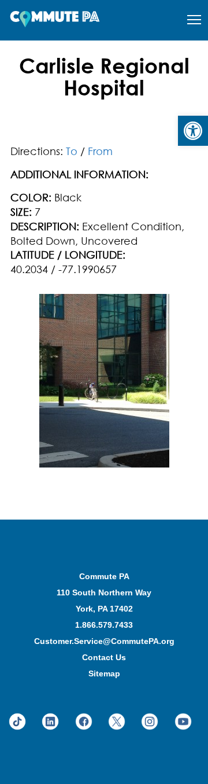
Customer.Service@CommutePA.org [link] (104, 641)
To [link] (71, 151)
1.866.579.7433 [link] (104, 625)
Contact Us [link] (104, 657)
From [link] (100, 151)
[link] (193, 131)
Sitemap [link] (104, 673)
